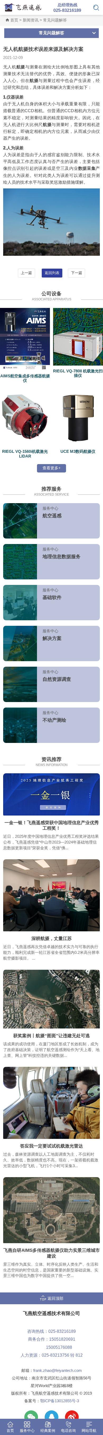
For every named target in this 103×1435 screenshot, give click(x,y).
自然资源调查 (57, 679)
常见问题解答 (55, 20)
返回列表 (52, 273)
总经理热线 (67, 8)
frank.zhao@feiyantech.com (57, 1370)
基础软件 (52, 597)
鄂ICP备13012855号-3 (59, 1401)
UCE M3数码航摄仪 (77, 451)
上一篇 (26, 273)
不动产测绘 (54, 720)
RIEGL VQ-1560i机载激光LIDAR (25, 453)
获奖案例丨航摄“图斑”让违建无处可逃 (51, 1035)
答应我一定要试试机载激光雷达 (51, 1146)
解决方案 (52, 638)
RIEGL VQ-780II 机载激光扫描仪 (78, 373)
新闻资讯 (31, 20)
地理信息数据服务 (62, 556)
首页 (14, 20)
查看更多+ (52, 468)
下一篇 (76, 273)
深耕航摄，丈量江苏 (51, 938)
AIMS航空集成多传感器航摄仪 (25, 378)
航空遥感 (52, 515)
